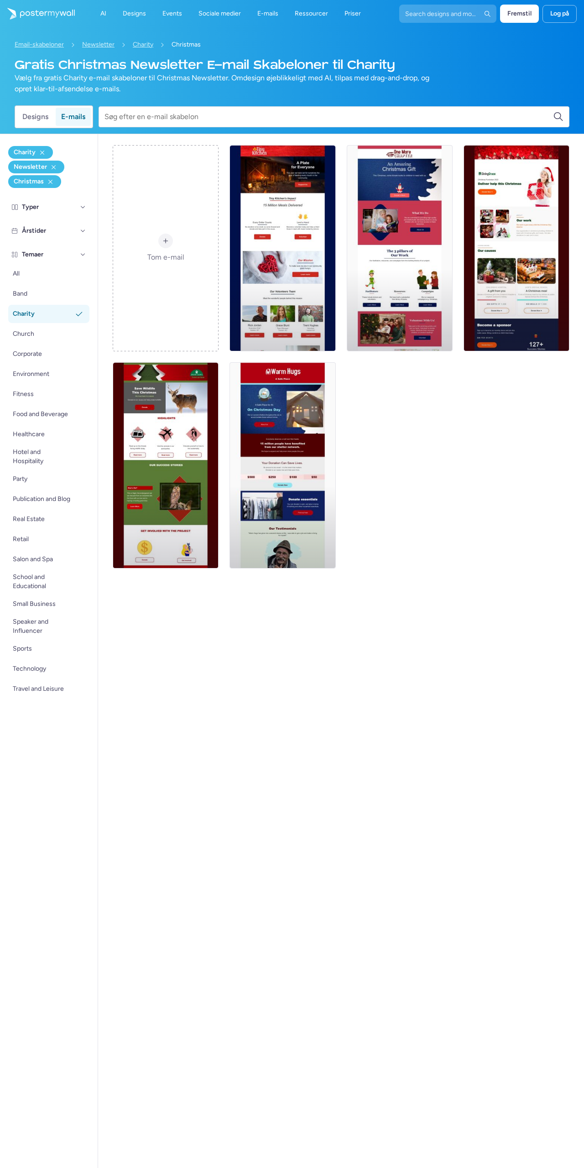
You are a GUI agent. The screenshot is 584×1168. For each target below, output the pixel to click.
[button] (83, 207)
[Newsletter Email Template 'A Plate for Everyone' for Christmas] (282, 248)
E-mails (73, 116)
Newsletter (98, 44)
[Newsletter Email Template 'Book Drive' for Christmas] (400, 248)
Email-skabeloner (39, 44)
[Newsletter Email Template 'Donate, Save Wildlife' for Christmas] (166, 465)
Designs (35, 116)
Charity (143, 44)
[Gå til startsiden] (37, 14)
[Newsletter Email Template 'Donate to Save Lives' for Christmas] (282, 465)
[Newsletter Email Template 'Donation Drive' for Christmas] (516, 248)
